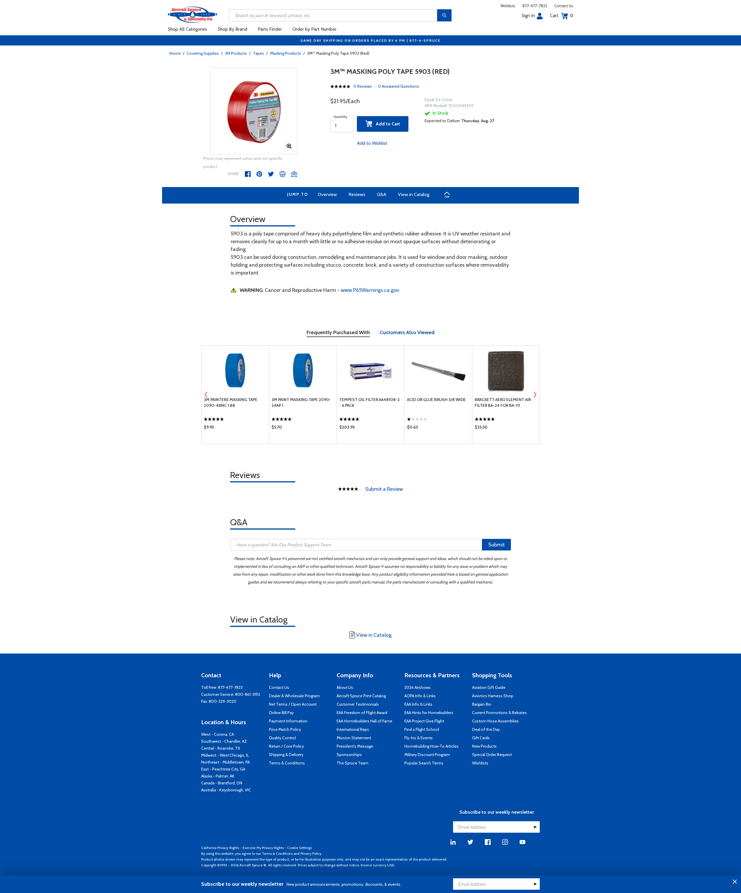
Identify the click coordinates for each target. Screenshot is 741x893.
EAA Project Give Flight (424, 721)
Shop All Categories (187, 29)
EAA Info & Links (418, 704)
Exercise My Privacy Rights (263, 848)
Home (175, 53)
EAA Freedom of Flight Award (362, 712)
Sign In (528, 15)
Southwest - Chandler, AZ (224, 741)
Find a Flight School (421, 729)
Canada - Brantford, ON (221, 783)
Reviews (357, 194)
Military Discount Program (427, 754)
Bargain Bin (481, 704)
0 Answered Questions (398, 86)
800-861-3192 (247, 694)
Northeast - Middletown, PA (225, 762)
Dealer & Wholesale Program (294, 695)
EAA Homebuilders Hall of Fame (364, 721)
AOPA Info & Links (420, 695)
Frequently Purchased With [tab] (338, 332)
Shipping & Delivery (286, 754)
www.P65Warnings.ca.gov (370, 290)
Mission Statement (354, 737)
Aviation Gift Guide (488, 687)
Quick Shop (235, 428)
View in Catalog (413, 194)
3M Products (236, 53)
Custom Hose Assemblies (495, 721)
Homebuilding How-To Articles (431, 746)
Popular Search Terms (423, 763)
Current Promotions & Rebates (499, 712)
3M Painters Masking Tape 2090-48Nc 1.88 (230, 402)
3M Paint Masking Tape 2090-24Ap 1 (301, 402)
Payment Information (288, 721)
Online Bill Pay (281, 712)
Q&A (381, 194)
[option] (254, 111)
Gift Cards (481, 737)
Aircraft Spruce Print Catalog (361, 695)
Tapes (258, 53)
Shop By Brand (232, 29)
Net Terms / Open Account (293, 704)
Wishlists (507, 5)
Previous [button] (206, 395)
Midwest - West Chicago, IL (225, 755)
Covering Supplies (203, 53)
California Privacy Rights (220, 848)
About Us (345, 687)
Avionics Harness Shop (492, 695)
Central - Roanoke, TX (220, 748)
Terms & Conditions (287, 763)
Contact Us (563, 5)
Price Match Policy (285, 729)
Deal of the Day (486, 729)
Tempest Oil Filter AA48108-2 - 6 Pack (369, 402)
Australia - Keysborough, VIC (226, 790)
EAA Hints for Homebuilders (428, 712)
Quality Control (282, 737)
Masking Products (285, 53)
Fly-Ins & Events (418, 737)
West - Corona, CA (217, 734)
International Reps (353, 729)
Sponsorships (349, 754)
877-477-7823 (534, 5)
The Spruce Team (352, 763)
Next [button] (535, 395)
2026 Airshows (417, 687)
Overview (327, 194)
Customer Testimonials (358, 704)
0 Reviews (362, 86)
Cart (561, 15)
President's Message (355, 746)
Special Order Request (492, 754)
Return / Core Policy (286, 746)
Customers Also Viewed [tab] (407, 332)
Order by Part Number (314, 29)
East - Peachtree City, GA (223, 769)
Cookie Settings (299, 848)
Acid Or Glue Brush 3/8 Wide (436, 399)
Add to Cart (386, 124)
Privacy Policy (310, 853)
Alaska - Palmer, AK (217, 776)
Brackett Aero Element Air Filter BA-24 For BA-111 (503, 402)
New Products (484, 746)
